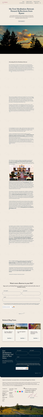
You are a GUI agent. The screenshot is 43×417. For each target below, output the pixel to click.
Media (3, 400)
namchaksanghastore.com (18, 385)
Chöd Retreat (11, 396)
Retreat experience (21, 21)
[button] (40, 3)
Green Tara (11, 395)
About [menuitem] (23, 1)
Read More (9, 338)
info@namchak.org (5, 391)
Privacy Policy (37, 304)
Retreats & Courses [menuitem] (36, 1)
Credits (30, 415)
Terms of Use (38, 415)
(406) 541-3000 (4, 397)
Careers (3, 399)
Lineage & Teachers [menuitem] (29, 1)
